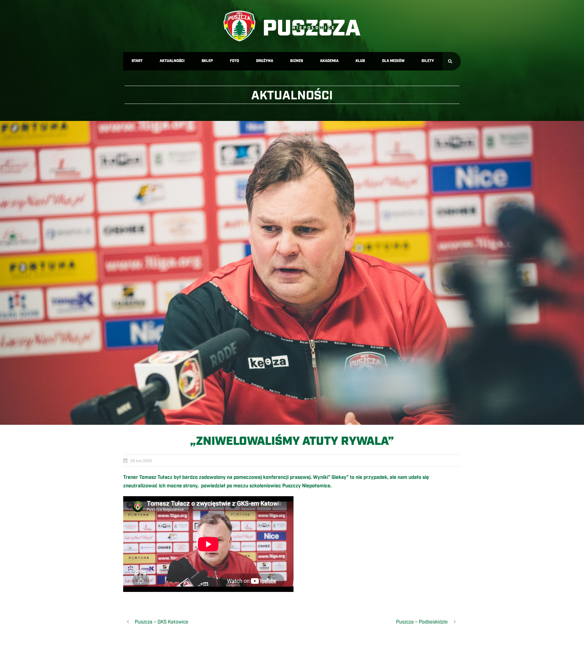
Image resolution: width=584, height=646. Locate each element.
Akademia (329, 61)
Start (137, 61)
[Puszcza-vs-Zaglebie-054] (292, 273)
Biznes (296, 61)
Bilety (428, 61)
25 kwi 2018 (141, 461)
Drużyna (264, 61)
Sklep (207, 61)
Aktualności (172, 61)
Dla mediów (393, 61)
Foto (234, 61)
